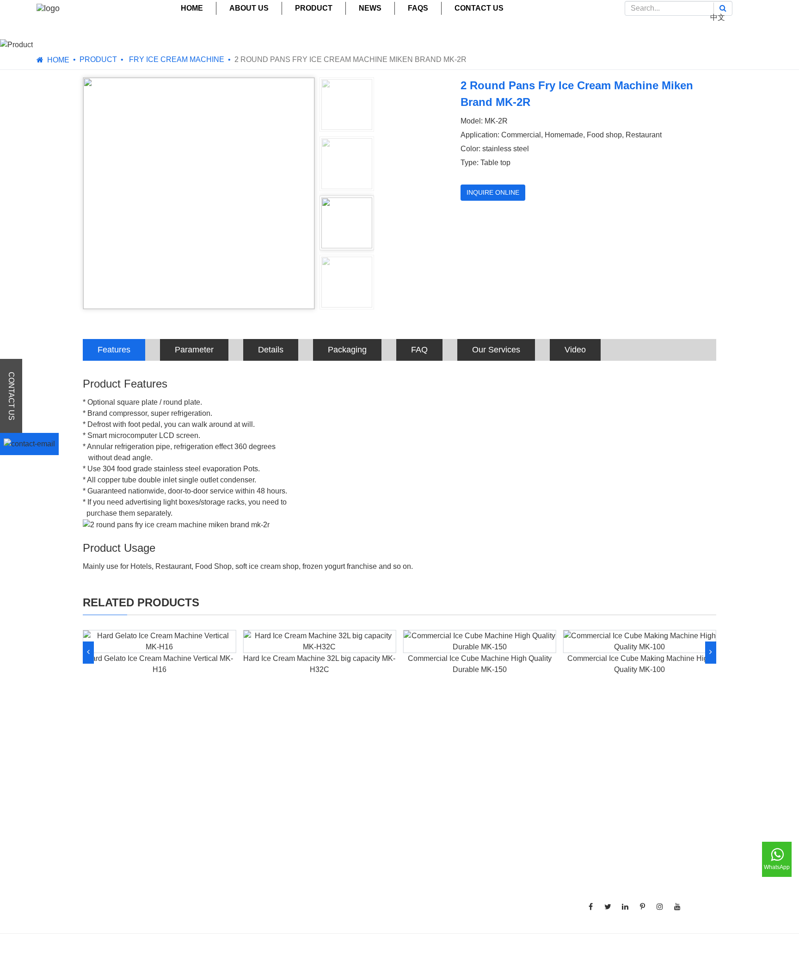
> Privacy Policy (501, 897)
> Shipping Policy (504, 870)
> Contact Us (496, 856)
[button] (88, 652)
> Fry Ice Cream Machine (297, 814)
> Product (491, 814)
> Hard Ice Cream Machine (300, 800)
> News (487, 828)
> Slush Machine (283, 842)
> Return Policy (500, 884)
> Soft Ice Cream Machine (298, 786)
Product (313, 8)
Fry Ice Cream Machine (175, 59)
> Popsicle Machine (288, 856)
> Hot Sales (494, 911)
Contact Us (479, 8)
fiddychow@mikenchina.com (646, 877)
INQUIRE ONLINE (493, 192)
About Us (249, 8)
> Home (488, 786)
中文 (717, 17)
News (370, 8)
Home (192, 8)
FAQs (418, 8)
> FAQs (487, 842)
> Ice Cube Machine (289, 828)
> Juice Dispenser (285, 870)
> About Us (493, 800)
